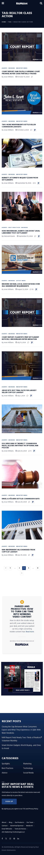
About (4, 822)
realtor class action (23, 22)
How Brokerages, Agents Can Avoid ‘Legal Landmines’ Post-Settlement (21, 232)
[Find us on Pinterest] (14, 838)
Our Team (30, 822)
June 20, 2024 (22, 502)
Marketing (27, 763)
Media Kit (29, 825)
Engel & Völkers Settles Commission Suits (21, 498)
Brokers (11, 68)
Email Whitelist (7, 829)
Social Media (28, 772)
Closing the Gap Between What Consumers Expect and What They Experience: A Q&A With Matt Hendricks (21, 730)
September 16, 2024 (24, 183)
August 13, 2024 (22, 289)
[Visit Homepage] (22, 3)
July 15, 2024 (21, 342)
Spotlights (6, 763)
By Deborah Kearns (8, 236)
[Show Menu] (3, 3)
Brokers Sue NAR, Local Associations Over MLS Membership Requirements (21, 285)
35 (32, 289)
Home (4, 22)
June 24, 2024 (22, 451)
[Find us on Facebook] (2, 838)
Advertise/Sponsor (16, 825)
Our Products (19, 822)
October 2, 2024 (23, 130)
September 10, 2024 (25, 236)
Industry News (21, 68)
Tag (9, 22)
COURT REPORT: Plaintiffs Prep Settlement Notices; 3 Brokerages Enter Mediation (20, 338)
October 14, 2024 (23, 77)
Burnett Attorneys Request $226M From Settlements (20, 178)
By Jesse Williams (7, 77)
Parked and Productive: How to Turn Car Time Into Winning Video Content (22, 611)
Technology (28, 768)
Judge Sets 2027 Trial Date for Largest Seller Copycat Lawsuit (19, 391)
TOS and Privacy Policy (30, 809)
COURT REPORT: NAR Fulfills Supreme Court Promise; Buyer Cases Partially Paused (21, 72)
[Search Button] (41, 3)
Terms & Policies (20, 829)
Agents (4, 68)
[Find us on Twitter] (6, 838)
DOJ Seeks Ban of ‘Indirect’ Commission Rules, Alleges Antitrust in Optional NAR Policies (20, 445)
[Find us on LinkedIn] (18, 838)
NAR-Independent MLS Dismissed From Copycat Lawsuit (18, 550)
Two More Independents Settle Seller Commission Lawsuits (19, 125)
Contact (5, 825)
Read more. (30, 631)
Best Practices (14, 227)
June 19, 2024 (22, 555)
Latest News (21, 280)
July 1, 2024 (21, 395)
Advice (4, 772)
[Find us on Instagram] (10, 838)
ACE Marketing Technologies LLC (13, 832)
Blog (10, 822)
